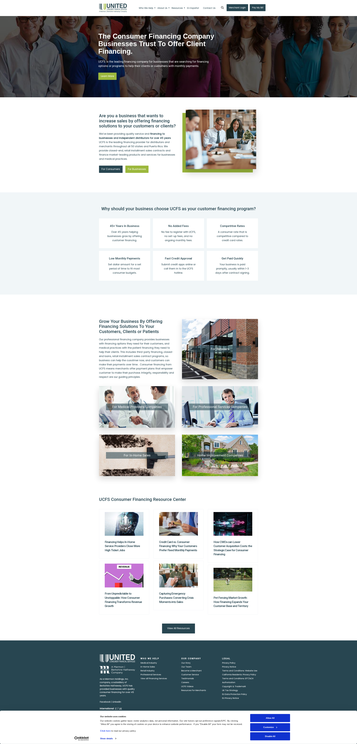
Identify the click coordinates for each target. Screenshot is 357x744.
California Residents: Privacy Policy (239, 674)
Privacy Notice (229, 666)
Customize (268, 727)
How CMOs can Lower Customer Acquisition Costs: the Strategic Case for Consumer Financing (233, 548)
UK (120, 708)
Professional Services (151, 674)
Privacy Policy (228, 662)
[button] (222, 8)
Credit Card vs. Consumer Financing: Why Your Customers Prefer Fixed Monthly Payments (178, 546)
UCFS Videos (187, 686)
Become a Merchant (191, 670)
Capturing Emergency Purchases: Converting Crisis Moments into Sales (176, 597)
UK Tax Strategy (230, 690)
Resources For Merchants (193, 690)
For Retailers (220, 349)
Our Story (185, 662)
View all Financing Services (154, 678)
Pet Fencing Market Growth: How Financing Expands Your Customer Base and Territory (231, 602)
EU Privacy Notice (230, 698)
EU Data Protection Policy (234, 694)
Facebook (105, 701)
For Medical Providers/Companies (137, 407)
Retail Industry (148, 670)
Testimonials (187, 678)
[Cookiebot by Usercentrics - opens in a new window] (81, 738)
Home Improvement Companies (220, 455)
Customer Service (190, 674)
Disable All (270, 736)
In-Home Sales (148, 666)
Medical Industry (149, 662)
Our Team (186, 666)
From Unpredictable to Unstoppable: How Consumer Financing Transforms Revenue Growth (123, 600)
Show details (106, 738)
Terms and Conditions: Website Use (239, 670)
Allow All (270, 718)
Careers (185, 682)
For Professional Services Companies (220, 407)
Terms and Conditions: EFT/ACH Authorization (237, 680)
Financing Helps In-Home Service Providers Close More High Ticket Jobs (122, 546)
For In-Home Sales (137, 455)
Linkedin (116, 701)
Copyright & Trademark (234, 686)
